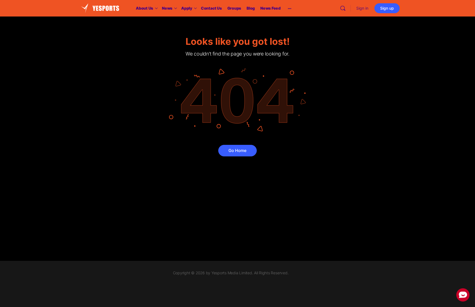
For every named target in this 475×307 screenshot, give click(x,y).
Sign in (362, 8)
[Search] (342, 8)
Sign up (387, 8)
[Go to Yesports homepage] (100, 8)
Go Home (237, 150)
